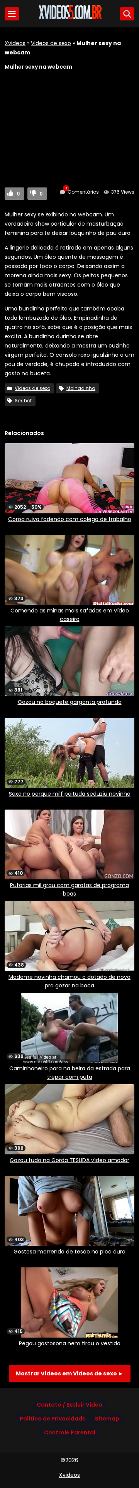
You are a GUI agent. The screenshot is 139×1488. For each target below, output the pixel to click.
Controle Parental (69, 1432)
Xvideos (15, 43)
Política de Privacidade (53, 1418)
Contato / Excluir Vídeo (69, 1405)
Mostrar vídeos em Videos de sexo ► (70, 1373)
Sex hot (23, 400)
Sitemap (107, 1418)
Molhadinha (80, 388)
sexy (65, 275)
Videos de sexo (51, 43)
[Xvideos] (69, 18)
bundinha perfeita (43, 308)
